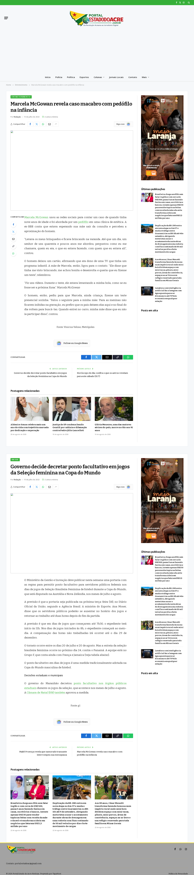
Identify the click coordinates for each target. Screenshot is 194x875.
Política (71, 77)
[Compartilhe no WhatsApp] (43, 124)
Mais (144, 77)
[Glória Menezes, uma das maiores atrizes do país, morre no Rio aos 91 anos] (114, 409)
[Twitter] (13, 232)
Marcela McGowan (36, 217)
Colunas (98, 77)
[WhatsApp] (13, 253)
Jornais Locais (116, 77)
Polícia (58, 77)
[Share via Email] (49, 124)
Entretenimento (21, 97)
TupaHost (57, 874)
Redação (17, 117)
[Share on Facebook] (30, 124)
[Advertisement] (97, 52)
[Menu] (6, 18)
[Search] (188, 2)
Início (48, 77)
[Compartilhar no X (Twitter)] (36, 124)
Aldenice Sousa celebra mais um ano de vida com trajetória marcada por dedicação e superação (30, 427)
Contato (132, 77)
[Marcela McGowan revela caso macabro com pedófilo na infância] (72, 170)
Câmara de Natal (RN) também (46, 692)
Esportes (84, 77)
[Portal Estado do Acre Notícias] (97, 18)
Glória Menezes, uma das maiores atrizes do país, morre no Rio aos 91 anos (114, 427)
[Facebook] (13, 224)
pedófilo (83, 222)
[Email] (13, 239)
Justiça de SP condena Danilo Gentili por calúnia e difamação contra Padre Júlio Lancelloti (70, 427)
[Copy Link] (13, 246)
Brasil (15, 459)
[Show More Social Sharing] (56, 124)
